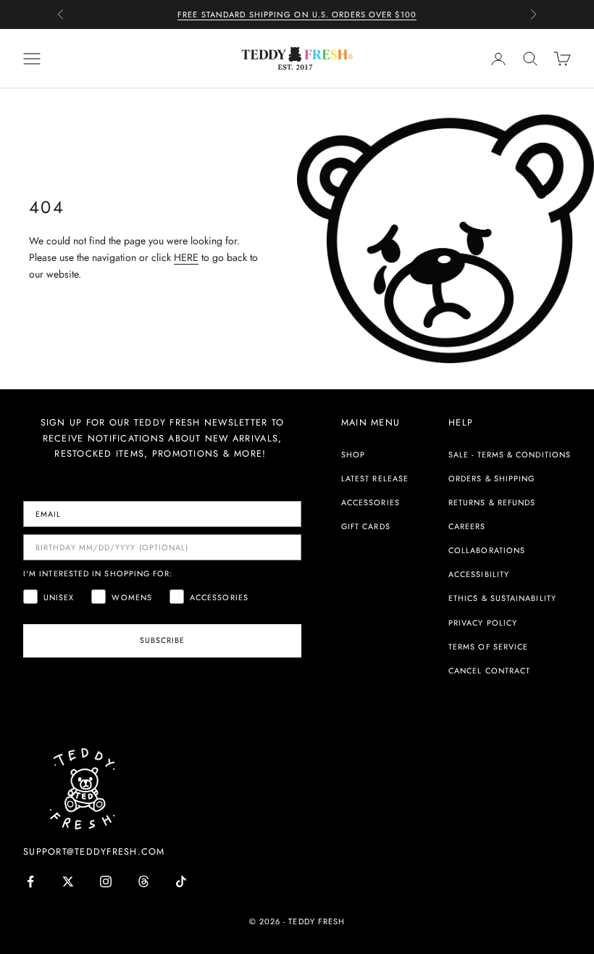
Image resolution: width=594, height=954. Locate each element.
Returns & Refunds (491, 502)
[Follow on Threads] (143, 881)
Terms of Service (488, 646)
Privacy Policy (482, 623)
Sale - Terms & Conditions (509, 454)
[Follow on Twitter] (68, 881)
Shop (353, 454)
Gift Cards (365, 526)
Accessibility (478, 574)
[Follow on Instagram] (106, 881)
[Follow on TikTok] (181, 881)
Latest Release (375, 478)
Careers (467, 526)
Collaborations (486, 550)
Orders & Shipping (491, 478)
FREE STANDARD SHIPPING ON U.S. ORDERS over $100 (297, 14)
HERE (186, 257)
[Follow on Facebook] (30, 881)
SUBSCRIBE (162, 640)
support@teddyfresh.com (94, 851)
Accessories (370, 502)
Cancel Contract (489, 670)
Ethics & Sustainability (502, 598)
